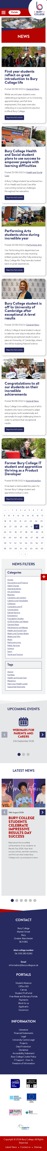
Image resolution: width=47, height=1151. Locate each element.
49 (42, 538)
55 (31, 543)
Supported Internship (16, 687)
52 (15, 543)
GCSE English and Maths (17, 622)
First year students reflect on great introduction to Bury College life (21, 77)
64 (36, 549)
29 (21, 527)
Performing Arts (34, 245)
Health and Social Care (17, 631)
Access (10, 580)
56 (37, 543)
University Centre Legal (23, 1040)
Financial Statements (23, 1033)
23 (31, 521)
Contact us (25, 1147)
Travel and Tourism (15, 655)
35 (10, 532)
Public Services (13, 646)
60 (16, 549)
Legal (23, 1037)
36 (16, 532)
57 (42, 543)
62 (26, 549)
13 (23, 516)
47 (31, 538)
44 (15, 538)
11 (13, 516)
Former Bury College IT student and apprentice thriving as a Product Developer (23, 468)
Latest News (11, 1147)
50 (5, 543)
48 (37, 538)
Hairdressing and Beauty (17, 628)
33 (42, 527)
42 (4, 538)
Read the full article (14, 118)
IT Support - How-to (23, 1060)
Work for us (23, 1003)
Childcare (11, 604)
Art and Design (13, 592)
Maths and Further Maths (18, 634)
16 (37, 516)
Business (11, 595)
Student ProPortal (23, 993)
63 (31, 549)
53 (21, 543)
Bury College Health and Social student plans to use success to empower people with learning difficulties (22, 159)
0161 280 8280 (25, 954)
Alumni (10, 672)
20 (15, 521)
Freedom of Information (23, 1064)
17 (42, 516)
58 (5, 549)
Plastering (11, 681)
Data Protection (23, 1047)
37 (21, 532)
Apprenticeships (33, 481)
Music (9, 640)
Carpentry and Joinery (16, 598)
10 (9, 516)
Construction (12, 610)
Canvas (23, 990)
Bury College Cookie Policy (23, 1057)
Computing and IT (14, 607)
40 (37, 532)
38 (26, 532)
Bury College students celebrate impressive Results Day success (21, 828)
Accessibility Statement (23, 1053)
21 (20, 521)
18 (5, 521)
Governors (23, 1010)
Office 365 (23, 987)
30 (26, 527)
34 (5, 532)
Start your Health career (17, 684)
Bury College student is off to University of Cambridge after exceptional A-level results (23, 311)
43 (10, 538)
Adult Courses (13, 586)
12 (18, 516)
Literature (23, 1030)
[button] (19, 754)
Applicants (23, 1007)
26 (5, 527)
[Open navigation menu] (4, 12)
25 (41, 521)
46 (26, 538)
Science (10, 649)
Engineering (12, 616)
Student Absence (23, 983)
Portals (14, 12)
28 (15, 527)
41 (42, 532)
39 (31, 532)
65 (42, 549)
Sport (9, 652)
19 (10, 521)
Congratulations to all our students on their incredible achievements (22, 389)
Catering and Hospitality (17, 601)
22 (25, 521)
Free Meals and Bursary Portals (23, 997)
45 (21, 538)
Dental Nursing (13, 613)
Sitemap (38, 1147)
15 (32, 516)
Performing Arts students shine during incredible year (22, 234)
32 (36, 527)
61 (21, 549)
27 (10, 527)
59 (10, 549)
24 (36, 521)
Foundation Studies (15, 619)
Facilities (11, 675)
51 (10, 543)
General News (32, 89)
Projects (23, 1043)
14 (28, 516)
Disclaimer (23, 1050)
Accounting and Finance (17, 583)
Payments (23, 1000)
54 (26, 543)
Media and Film (13, 637)
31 (31, 527)
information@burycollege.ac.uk (23, 965)
